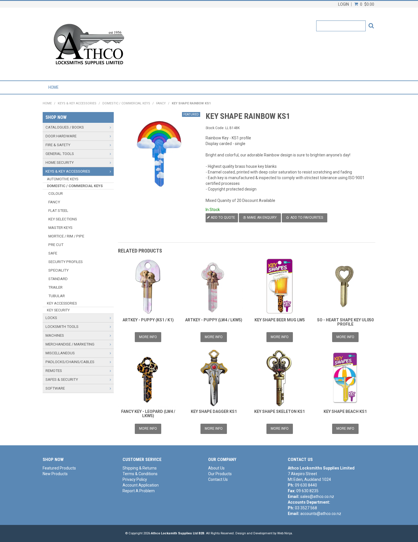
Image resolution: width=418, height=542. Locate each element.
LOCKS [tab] (51, 318)
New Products (55, 473)
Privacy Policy (135, 479)
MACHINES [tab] (54, 335)
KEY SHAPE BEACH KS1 (345, 411)
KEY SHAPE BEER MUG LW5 (279, 320)
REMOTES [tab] (53, 371)
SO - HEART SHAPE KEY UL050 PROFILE (345, 322)
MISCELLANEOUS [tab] (60, 353)
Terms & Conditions (140, 473)
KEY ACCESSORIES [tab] (62, 303)
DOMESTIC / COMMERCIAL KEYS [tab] (75, 186)
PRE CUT (55, 245)
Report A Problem (139, 491)
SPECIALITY (58, 270)
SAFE (52, 253)
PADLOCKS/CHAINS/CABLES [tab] (69, 362)
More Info (148, 337)
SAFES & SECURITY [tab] (61, 379)
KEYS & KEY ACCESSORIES (77, 103)
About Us (216, 468)
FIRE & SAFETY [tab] (57, 145)
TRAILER (55, 287)
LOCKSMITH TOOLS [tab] (61, 326)
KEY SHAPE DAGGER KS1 (214, 411)
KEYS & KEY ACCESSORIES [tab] (67, 171)
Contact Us (218, 479)
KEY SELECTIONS (62, 219)
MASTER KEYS (60, 228)
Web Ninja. (285, 533)
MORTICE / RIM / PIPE (66, 236)
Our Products (220, 473)
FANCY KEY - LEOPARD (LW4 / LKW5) (148, 413)
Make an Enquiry (262, 218)
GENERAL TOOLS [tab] (59, 154)
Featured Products (59, 468)
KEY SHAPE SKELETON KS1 (279, 411)
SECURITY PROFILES (65, 262)
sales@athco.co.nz (317, 496)
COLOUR (55, 193)
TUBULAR (56, 296)
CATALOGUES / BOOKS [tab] (64, 127)
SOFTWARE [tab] (55, 388)
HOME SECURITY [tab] (59, 162)
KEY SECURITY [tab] (58, 310)
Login (343, 4)
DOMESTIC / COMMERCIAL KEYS (126, 103)
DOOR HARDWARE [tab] (60, 136)
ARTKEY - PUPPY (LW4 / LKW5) (213, 320)
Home (53, 87)
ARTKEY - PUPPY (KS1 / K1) (148, 320)
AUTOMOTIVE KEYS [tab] (62, 179)
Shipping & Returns (140, 468)
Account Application (141, 485)
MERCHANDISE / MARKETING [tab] (69, 344)
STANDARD (58, 279)
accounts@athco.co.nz (320, 513)
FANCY (161, 103)
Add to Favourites (306, 218)
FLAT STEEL (58, 210)
